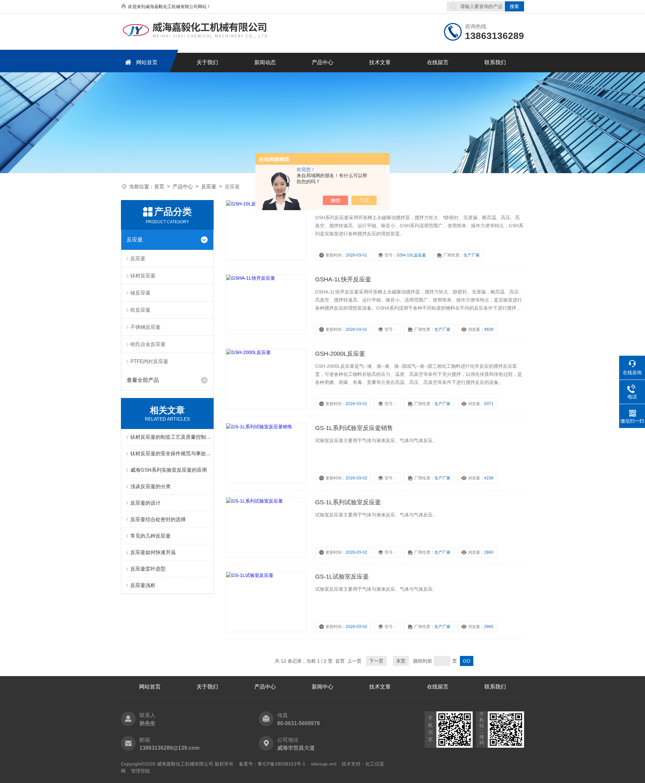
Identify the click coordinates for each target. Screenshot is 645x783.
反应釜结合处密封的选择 (158, 519)
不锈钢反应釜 (145, 327)
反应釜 (208, 186)
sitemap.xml (323, 764)
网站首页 (147, 62)
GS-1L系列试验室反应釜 (348, 502)
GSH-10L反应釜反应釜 (346, 205)
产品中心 (322, 62)
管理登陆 (140, 771)
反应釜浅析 (143, 585)
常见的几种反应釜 (150, 536)
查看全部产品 (143, 380)
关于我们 (207, 62)
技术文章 (380, 62)
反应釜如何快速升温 (153, 552)
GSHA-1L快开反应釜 (343, 279)
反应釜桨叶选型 (148, 569)
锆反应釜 (140, 310)
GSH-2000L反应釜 (340, 353)
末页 (400, 661)
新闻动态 (265, 62)
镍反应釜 (140, 293)
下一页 (376, 661)
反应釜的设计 (145, 503)
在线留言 (437, 62)
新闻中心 (322, 687)
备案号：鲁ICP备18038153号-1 (272, 764)
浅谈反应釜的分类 (150, 486)
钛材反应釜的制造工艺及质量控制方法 (170, 437)
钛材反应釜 (143, 275)
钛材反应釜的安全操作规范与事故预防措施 (170, 453)
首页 (159, 186)
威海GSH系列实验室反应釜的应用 (168, 470)
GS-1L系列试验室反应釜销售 (354, 428)
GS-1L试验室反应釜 (342, 576)
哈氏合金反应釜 (148, 344)
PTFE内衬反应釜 (149, 361)
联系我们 (495, 62)
